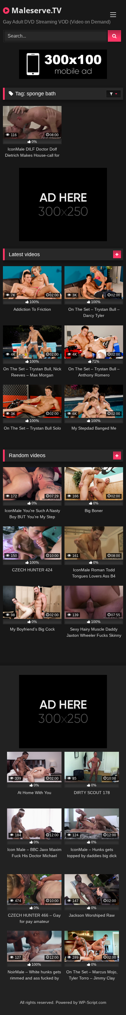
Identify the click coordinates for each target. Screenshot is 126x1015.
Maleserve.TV (35, 10)
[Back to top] (107, 997)
